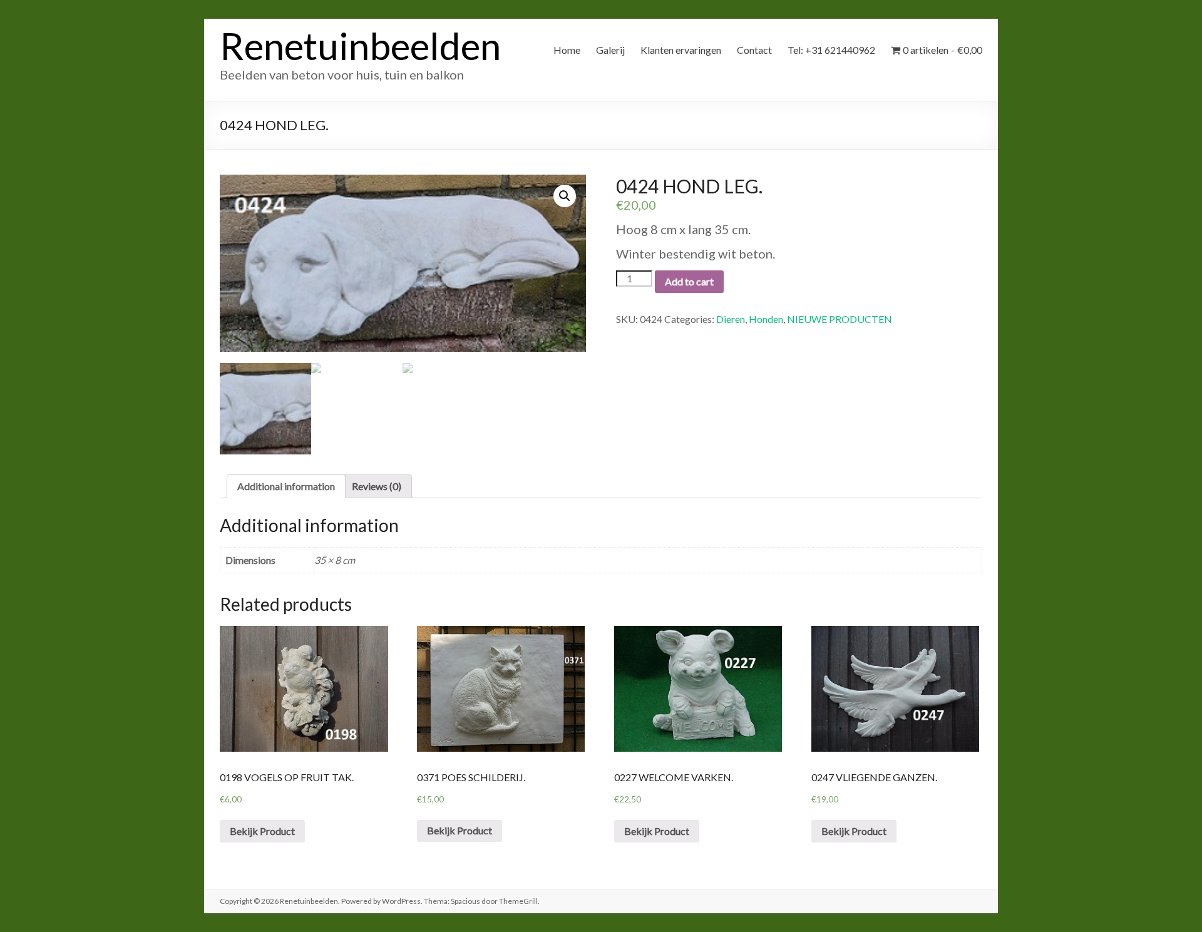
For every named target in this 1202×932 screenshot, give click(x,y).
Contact (754, 50)
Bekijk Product (262, 831)
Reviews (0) (376, 486)
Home (566, 50)
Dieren (730, 319)
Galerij (610, 50)
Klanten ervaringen (680, 50)
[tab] (286, 486)
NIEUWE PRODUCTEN (839, 319)
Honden (766, 319)
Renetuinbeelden (360, 45)
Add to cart (689, 281)
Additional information (286, 486)
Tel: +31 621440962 (831, 50)
